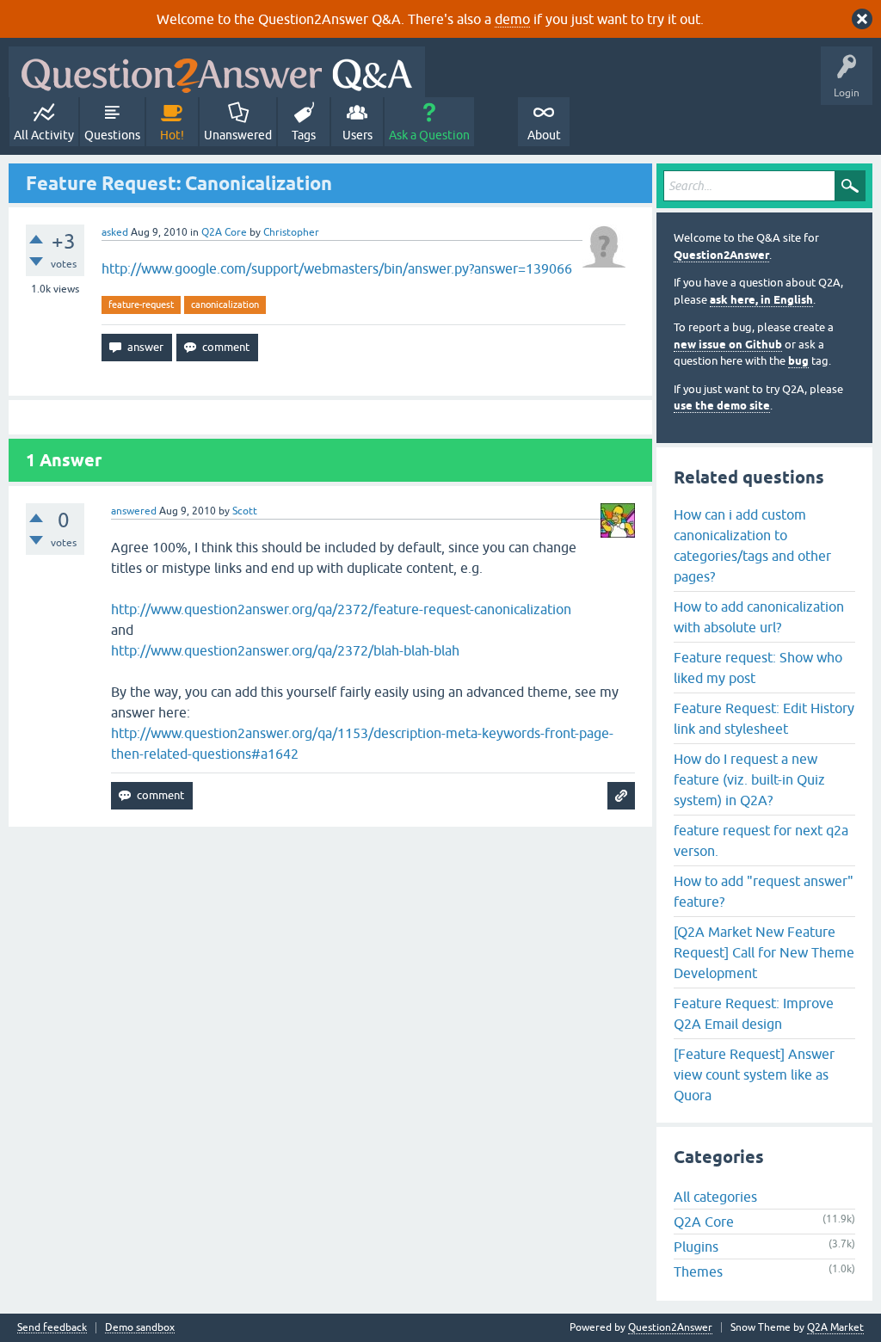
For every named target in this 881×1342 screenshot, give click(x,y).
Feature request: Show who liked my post (758, 667)
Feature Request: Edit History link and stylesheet (764, 718)
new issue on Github (728, 344)
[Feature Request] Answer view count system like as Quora (754, 1074)
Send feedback (52, 1327)
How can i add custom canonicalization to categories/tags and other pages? (752, 545)
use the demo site (722, 405)
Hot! (172, 135)
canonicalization (225, 304)
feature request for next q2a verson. (761, 840)
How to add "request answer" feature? (763, 891)
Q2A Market (835, 1327)
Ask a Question (429, 135)
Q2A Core (224, 232)
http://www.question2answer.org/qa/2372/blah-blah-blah (285, 650)
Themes (698, 1271)
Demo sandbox (140, 1327)
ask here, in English (761, 299)
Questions (112, 135)
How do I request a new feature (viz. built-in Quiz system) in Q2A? (749, 779)
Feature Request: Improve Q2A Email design (754, 1013)
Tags (304, 135)
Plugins (696, 1246)
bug (798, 360)
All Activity (44, 135)
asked (115, 232)
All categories (715, 1196)
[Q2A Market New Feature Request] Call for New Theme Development (764, 952)
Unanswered (238, 135)
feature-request (141, 304)
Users (357, 135)
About (544, 135)
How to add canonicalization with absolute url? (759, 617)
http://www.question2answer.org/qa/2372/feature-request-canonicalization (341, 609)
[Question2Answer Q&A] (217, 71)
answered (134, 511)
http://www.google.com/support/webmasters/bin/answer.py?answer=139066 (337, 268)
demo (512, 19)
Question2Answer (721, 255)
